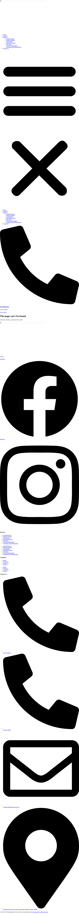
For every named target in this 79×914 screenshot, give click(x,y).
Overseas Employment (11, 45)
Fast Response (4, 307)
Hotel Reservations (10, 43)
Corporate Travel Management (13, 47)
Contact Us (6, 48)
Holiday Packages (10, 40)
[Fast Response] (39, 303)
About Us (5, 36)
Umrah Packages (10, 38)
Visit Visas (8, 44)
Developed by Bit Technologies (40, 912)
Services (5, 37)
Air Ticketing (9, 41)
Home (4, 34)
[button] (39, 129)
